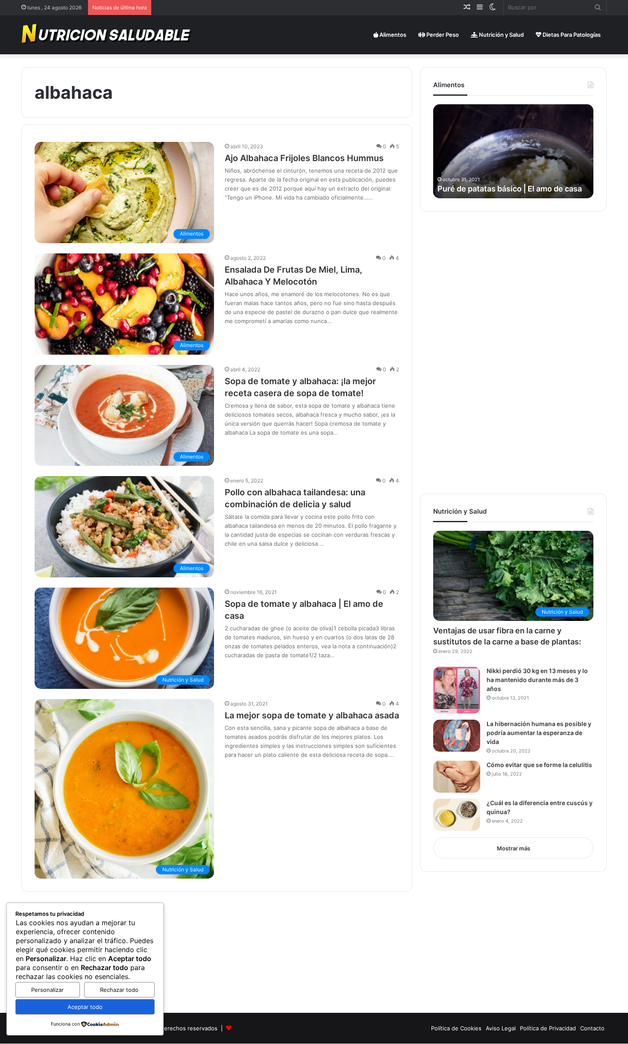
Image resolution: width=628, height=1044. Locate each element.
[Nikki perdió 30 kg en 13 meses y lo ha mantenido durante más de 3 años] (456, 690)
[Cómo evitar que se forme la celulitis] (456, 777)
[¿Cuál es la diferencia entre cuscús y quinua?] (456, 815)
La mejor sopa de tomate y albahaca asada (312, 715)
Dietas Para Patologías (571, 34)
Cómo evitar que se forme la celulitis (539, 764)
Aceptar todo (85, 1006)
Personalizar (47, 989)
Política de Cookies (456, 1028)
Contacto (592, 1028)
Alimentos (392, 34)
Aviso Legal (501, 1028)
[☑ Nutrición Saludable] (107, 35)
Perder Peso (442, 34)
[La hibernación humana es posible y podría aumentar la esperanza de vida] (456, 736)
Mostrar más (513, 848)
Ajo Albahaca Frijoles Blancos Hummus (304, 158)
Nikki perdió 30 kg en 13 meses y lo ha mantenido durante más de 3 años (537, 679)
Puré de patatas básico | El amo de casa (509, 188)
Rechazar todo (119, 989)
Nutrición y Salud (501, 34)
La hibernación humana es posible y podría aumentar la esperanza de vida (539, 732)
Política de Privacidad (548, 1028)
